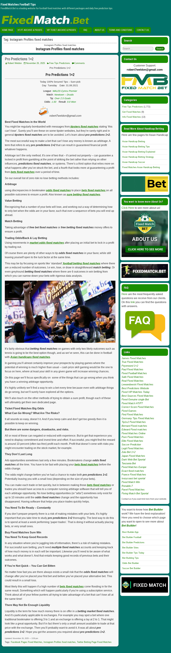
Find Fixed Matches (132, 414)
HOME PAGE (7, 30)
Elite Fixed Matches (132, 440)
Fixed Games (129, 410)
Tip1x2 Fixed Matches (134, 422)
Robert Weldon (15, 63)
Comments (79, 63)
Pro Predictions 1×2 (19, 59)
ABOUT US (99, 30)
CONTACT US (143, 30)
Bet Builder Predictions (133, 542)
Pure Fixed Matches (133, 437)
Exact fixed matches (133, 470)
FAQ (85, 30)
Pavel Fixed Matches (133, 489)
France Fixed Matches (134, 474)
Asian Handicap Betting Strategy (138, 157)
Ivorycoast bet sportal (133, 478)
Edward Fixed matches (134, 429)
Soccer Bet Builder (131, 568)
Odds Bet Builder (130, 563)
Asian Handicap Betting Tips (136, 146)
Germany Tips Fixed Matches (138, 418)
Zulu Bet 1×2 (128, 452)
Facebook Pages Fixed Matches (26, 642)
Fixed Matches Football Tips (18, 4)
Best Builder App (130, 532)
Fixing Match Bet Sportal (135, 493)
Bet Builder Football (131, 537)
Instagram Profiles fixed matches (60, 642)
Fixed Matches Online (133, 433)
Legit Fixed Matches (133, 448)
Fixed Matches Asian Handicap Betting (141, 167)
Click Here (128, 207)
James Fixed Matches (134, 358)
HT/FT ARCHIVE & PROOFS (30, 30)
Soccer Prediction (131, 444)
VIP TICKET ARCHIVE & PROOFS (61, 30)
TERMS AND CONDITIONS (120, 30)
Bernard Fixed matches (134, 425)
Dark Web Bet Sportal (133, 459)
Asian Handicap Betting (133, 141)
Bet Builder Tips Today (133, 553)
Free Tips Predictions (59, 63)
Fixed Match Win (131, 482)
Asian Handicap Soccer (133, 162)
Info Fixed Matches (131, 117)
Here (124, 294)
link (133, 302)
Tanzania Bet (129, 463)
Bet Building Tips (130, 558)
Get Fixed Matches (131, 112)
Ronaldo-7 (127, 485)
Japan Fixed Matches (133, 455)
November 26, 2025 (35, 63)
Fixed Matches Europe (134, 467)
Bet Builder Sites (130, 547)
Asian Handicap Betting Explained (138, 152)
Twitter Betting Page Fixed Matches (94, 642)
